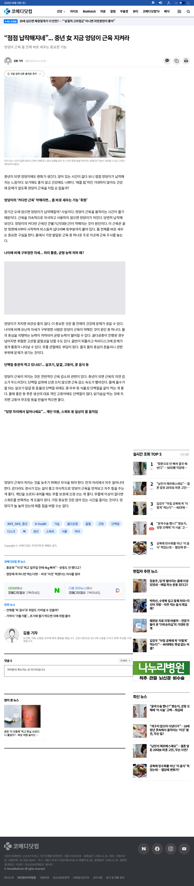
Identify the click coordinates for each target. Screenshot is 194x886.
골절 (88, 523)
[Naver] (143, 848)
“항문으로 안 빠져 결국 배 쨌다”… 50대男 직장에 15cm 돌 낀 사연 (171, 466)
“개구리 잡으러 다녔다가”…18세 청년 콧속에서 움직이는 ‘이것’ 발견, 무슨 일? (170, 730)
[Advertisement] (64, 446)
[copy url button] (177, 61)
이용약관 (44, 877)
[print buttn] (186, 61)
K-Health (41, 523)
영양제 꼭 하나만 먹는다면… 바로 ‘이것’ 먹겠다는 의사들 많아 (43, 574)
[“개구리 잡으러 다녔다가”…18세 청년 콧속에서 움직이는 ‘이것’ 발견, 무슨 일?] (140, 731)
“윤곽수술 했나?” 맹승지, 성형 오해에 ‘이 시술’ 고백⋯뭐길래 (171, 525)
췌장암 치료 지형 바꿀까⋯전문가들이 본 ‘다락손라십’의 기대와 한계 (169, 624)
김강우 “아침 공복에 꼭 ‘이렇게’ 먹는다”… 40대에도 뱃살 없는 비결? (172, 505)
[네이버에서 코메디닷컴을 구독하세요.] (34, 590)
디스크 (11, 531)
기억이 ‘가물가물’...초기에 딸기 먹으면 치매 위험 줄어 (38, 616)
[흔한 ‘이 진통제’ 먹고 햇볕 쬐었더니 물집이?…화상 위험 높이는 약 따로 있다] (22, 716)
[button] (154, 3)
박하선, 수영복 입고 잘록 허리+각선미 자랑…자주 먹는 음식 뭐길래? (169, 604)
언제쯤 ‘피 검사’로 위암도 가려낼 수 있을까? (32, 610)
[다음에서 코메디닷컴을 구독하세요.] (95, 590)
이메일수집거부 (81, 877)
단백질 (115, 523)
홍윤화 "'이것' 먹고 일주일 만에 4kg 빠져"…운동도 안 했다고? (43, 567)
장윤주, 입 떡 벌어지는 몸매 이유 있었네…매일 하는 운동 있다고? (169, 582)
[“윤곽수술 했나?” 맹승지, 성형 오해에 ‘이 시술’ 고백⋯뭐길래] (140, 711)
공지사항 (97, 877)
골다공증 (72, 523)
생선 (35, 531)
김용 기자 (30, 633)
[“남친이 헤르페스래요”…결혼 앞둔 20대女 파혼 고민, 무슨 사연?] (140, 751)
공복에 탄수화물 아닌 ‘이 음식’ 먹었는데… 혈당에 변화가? (172, 545)
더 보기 (123, 660)
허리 (77, 531)
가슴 (56, 523)
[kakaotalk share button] (167, 61)
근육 (101, 523)
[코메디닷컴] (157, 848)
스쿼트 (50, 531)
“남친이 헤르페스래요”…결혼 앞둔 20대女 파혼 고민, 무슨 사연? (173, 486)
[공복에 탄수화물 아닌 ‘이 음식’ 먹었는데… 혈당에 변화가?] (140, 771)
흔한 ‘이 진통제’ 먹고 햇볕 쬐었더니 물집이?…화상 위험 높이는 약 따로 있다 (21, 733)
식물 (64, 531)
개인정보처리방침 (26, 877)
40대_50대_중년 (17, 523)
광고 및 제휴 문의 (115, 877)
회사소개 (8, 877)
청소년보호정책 (61, 877)
